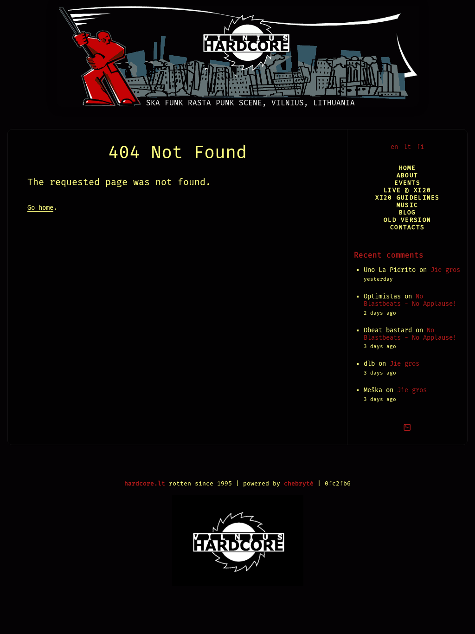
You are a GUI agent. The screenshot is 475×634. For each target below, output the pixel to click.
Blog (407, 212)
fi (420, 147)
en (394, 147)
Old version (407, 219)
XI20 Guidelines (407, 197)
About (407, 175)
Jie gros (445, 270)
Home (407, 167)
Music (407, 204)
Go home (40, 208)
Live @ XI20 (407, 190)
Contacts (407, 227)
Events (407, 182)
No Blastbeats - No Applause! (410, 300)
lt (407, 147)
